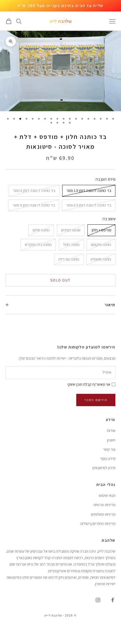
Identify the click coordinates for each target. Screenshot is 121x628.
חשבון (111, 440)
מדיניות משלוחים (103, 514)
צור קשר (109, 449)
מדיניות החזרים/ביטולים (97, 523)
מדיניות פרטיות (104, 504)
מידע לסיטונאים (103, 467)
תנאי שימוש (107, 495)
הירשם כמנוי (95, 399)
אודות (111, 430)
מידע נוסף (107, 458)
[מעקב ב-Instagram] (98, 600)
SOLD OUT (60, 280)
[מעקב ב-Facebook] (112, 600)
